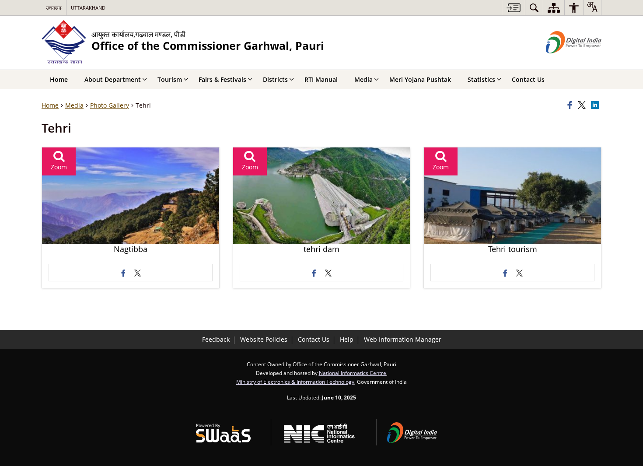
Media (74, 105)
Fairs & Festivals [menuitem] (222, 79)
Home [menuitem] (59, 79)
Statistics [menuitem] (481, 79)
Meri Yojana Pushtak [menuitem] (420, 79)
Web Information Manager (402, 339)
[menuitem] (534, 7)
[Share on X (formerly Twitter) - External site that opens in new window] (137, 272)
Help (346, 339)
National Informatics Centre (352, 372)
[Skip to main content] (513, 7)
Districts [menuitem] (275, 79)
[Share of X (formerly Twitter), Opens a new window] (583, 105)
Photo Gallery (109, 105)
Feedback (216, 339)
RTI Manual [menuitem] (321, 79)
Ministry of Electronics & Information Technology (295, 381)
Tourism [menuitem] (169, 79)
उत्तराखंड (54, 7)
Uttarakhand (88, 7)
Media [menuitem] (363, 79)
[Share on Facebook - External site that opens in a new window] (123, 272)
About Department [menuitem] (112, 79)
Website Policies (263, 339)
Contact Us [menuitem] (528, 79)
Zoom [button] (59, 167)
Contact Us (313, 339)
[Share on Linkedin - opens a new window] (596, 105)
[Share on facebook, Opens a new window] (571, 105)
